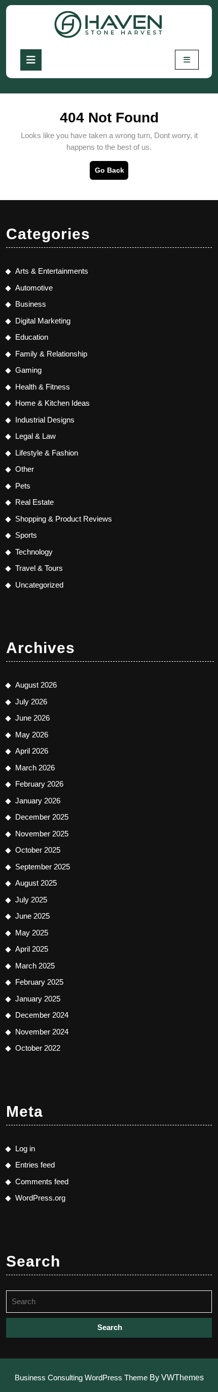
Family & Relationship (51, 353)
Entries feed (35, 1164)
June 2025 (32, 916)
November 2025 (41, 833)
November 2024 (41, 1031)
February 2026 (39, 784)
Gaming (28, 370)
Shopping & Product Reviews (63, 518)
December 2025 (41, 817)
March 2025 (35, 965)
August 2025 (36, 883)
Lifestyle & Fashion (46, 452)
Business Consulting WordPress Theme (81, 1377)
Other (24, 469)
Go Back (111, 173)
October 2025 (37, 850)
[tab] (31, 60)
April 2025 (31, 949)
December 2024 (41, 1015)
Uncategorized (39, 584)
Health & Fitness (42, 386)
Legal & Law (35, 436)
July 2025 (31, 899)
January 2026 (37, 800)
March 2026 (35, 767)
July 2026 (31, 701)
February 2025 (39, 982)
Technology (34, 551)
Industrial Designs (45, 419)
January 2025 (37, 998)
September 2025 (42, 866)
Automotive (34, 287)
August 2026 (36, 685)
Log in (25, 1148)
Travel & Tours (39, 568)
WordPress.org (40, 1197)
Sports (26, 535)
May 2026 (31, 734)
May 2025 (31, 932)
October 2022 (37, 1048)
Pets (22, 485)
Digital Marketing (42, 320)
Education (31, 337)
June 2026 (32, 718)
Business (30, 304)
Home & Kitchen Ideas (52, 403)
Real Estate (34, 502)
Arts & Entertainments (51, 271)
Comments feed (41, 1181)
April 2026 (31, 751)
